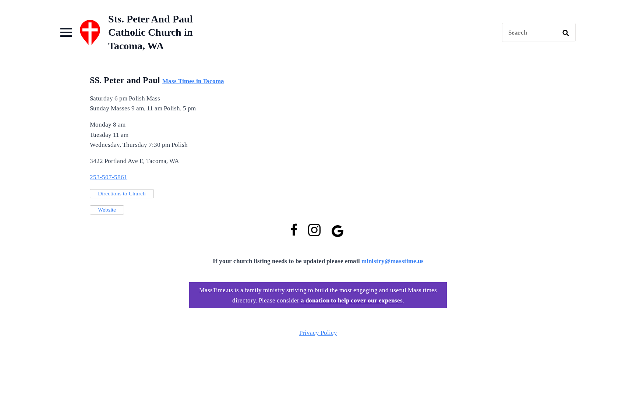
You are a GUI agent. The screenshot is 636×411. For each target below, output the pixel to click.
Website (107, 210)
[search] (565, 32)
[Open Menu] (66, 32)
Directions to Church (122, 193)
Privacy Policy (318, 332)
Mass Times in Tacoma (193, 81)
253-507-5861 (108, 177)
